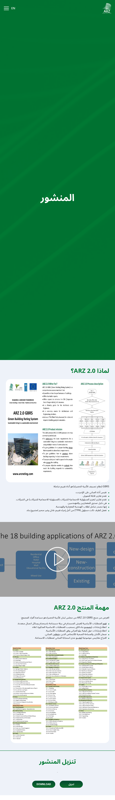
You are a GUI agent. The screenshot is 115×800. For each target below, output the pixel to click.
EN (13, 8)
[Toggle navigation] (6, 8)
